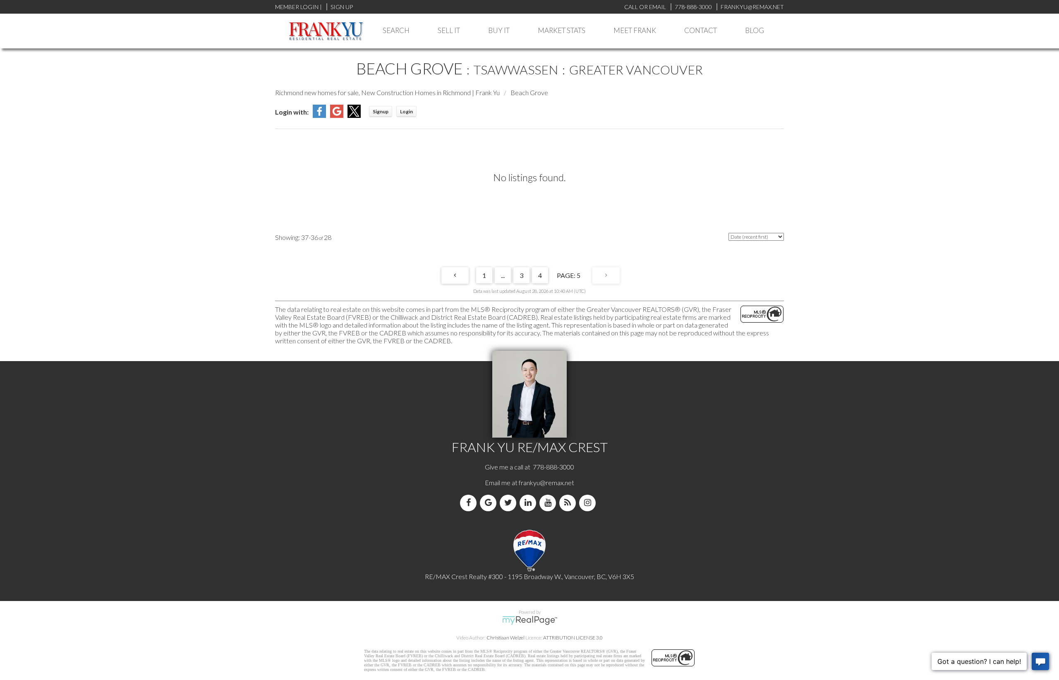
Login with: (292, 112)
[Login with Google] (336, 115)
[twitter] (510, 503)
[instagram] (589, 503)
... (503, 275)
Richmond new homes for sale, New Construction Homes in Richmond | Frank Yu (387, 92)
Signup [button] (380, 111)
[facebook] (470, 503)
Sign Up (342, 6)
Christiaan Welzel (505, 638)
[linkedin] (529, 503)
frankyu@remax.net (546, 482)
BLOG (754, 30)
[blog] (569, 503)
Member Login (297, 6)
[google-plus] (490, 503)
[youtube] (549, 503)
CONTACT (700, 30)
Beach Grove (529, 92)
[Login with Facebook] (319, 115)
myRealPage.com (530, 620)
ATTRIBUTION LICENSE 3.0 (573, 638)
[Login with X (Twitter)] (354, 115)
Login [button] (406, 111)
